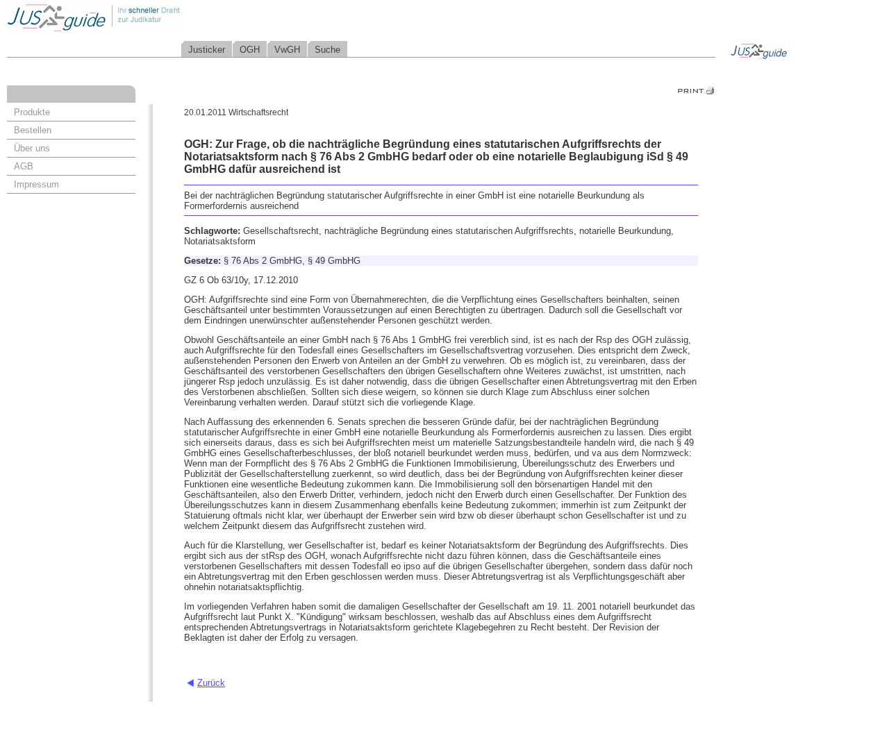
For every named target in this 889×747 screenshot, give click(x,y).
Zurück (211, 683)
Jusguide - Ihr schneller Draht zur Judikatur (139, 17)
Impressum (36, 184)
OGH (250, 49)
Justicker (206, 49)
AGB (23, 166)
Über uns (32, 148)
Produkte (32, 112)
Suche (327, 49)
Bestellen (32, 130)
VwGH (287, 49)
